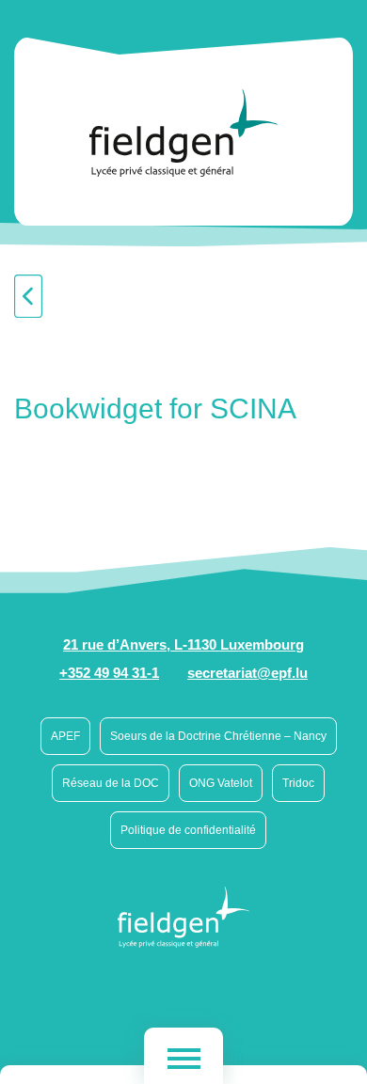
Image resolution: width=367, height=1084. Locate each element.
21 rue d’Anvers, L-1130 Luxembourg (183, 644)
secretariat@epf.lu (247, 673)
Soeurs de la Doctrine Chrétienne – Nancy (218, 736)
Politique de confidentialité (188, 830)
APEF (65, 736)
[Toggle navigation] (183, 1056)
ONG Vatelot (220, 783)
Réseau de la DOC (110, 783)
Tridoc (298, 783)
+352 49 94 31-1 (109, 673)
